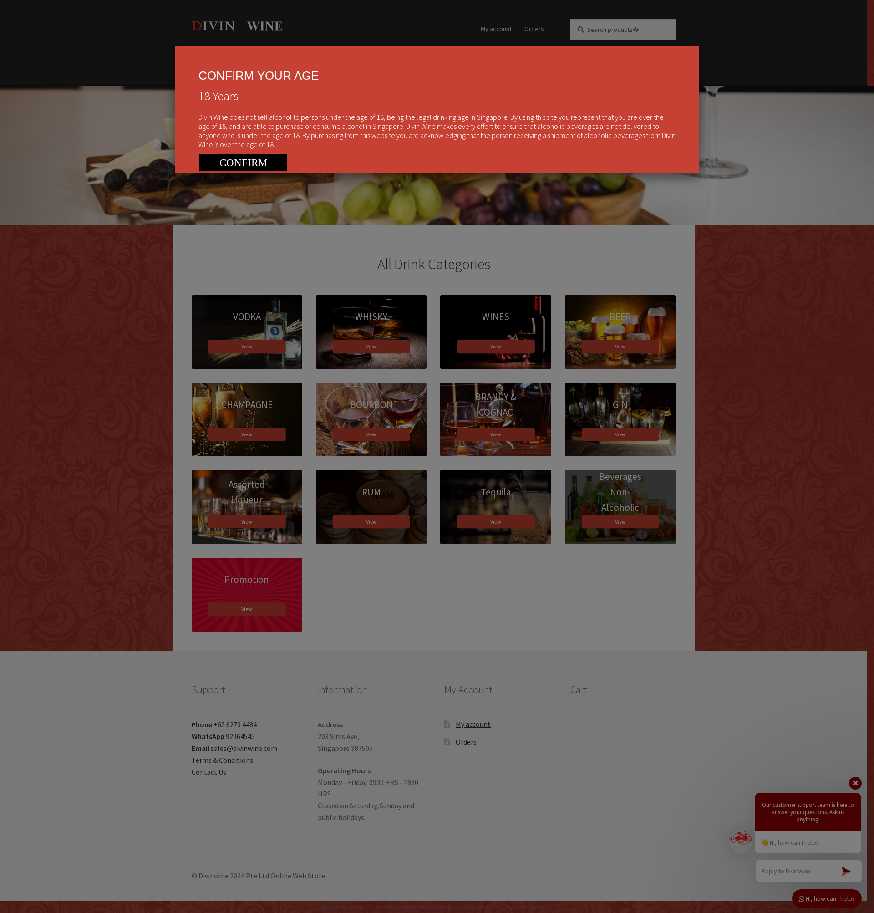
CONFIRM (243, 162)
